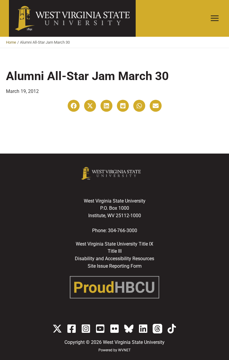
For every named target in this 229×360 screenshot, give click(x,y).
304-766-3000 (122, 230)
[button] (74, 106)
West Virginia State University (134, 342)
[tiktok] (172, 328)
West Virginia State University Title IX (114, 244)
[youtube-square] (100, 328)
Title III (115, 251)
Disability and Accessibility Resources (114, 258)
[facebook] (71, 328)
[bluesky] (129, 328)
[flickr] (114, 328)
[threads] (157, 328)
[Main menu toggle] (215, 18)
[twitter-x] (57, 328)
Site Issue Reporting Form (115, 266)
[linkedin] (143, 328)
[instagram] (86, 328)
